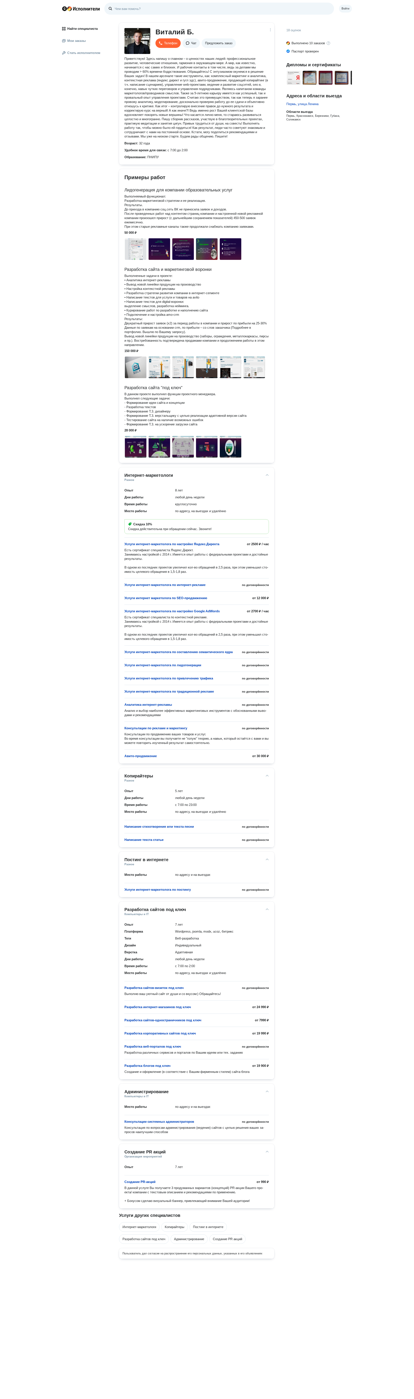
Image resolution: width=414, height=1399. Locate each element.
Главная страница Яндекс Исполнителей (81, 8)
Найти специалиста (82, 28)
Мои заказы (76, 41)
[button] (168, 43)
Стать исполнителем (83, 53)
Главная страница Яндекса (64, 8)
